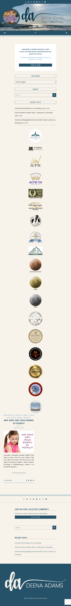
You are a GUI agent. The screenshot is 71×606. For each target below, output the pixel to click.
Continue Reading (19, 473)
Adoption (19, 415)
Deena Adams (8, 480)
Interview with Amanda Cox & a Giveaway (28, 108)
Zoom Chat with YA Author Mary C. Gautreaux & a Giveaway (34, 113)
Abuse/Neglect (9, 415)
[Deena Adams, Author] (35, 17)
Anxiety (26, 415)
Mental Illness (16, 417)
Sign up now (35, 65)
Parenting (27, 417)
